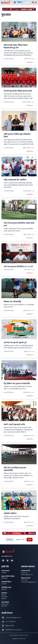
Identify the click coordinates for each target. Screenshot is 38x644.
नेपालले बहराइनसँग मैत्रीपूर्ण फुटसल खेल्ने (18, 91)
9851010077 (24, 573)
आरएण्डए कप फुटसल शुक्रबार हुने (15, 342)
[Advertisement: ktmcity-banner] (21, 2)
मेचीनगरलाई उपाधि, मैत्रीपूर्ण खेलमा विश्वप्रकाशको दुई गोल (16, 46)
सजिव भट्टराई (4, 578)
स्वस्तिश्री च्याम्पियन (10, 513)
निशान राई (3, 595)
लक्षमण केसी (4, 597)
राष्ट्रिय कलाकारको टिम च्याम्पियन (15, 179)
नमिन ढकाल (4, 606)
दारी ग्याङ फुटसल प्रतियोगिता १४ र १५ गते (18, 266)
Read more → (30, 62)
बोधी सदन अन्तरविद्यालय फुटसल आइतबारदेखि (15, 469)
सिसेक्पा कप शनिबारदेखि (12, 301)
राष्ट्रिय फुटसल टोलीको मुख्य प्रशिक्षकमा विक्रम (17, 135)
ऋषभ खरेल (4, 584)
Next (29, 539)
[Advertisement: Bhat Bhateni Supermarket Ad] (19, 9)
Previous (9, 539)
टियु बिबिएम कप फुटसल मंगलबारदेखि (17, 383)
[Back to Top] (35, 641)
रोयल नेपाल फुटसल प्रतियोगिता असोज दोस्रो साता (19, 224)
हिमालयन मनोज (4, 604)
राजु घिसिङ (3, 573)
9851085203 (24, 580)
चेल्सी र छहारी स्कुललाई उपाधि (14, 424)
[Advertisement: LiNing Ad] (19, 533)
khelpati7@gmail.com (27, 575)
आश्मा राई (3, 599)
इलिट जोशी (4, 589)
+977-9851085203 (11, 622)
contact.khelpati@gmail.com (29, 582)
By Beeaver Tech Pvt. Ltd (19, 639)
